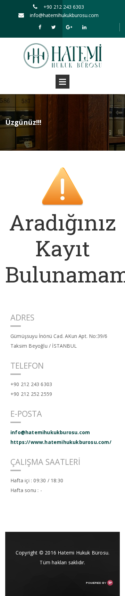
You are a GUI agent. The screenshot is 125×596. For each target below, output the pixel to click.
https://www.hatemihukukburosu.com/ (60, 442)
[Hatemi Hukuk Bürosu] (63, 55)
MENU (62, 82)
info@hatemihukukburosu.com (64, 15)
